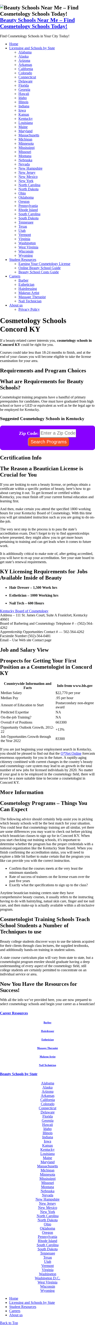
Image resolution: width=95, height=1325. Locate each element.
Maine (23, 127)
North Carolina (29, 185)
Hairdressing (27, 289)
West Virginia (28, 247)
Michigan (25, 139)
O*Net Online (71, 753)
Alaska (23, 56)
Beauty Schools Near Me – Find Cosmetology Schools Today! (37, 23)
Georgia (24, 89)
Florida (23, 85)
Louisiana (25, 123)
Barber (23, 280)
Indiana (23, 106)
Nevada (24, 164)
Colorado (25, 73)
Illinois (23, 102)
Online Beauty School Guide (39, 268)
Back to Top (9, 1323)
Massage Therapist (32, 297)
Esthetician (26, 284)
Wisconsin (25, 251)
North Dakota (28, 189)
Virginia (24, 239)
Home (13, 44)
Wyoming (25, 255)
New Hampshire (30, 168)
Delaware (25, 81)
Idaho (22, 98)
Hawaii (23, 94)
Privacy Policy (29, 309)
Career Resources (14, 1013)
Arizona (24, 60)
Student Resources (22, 260)
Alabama (25, 52)
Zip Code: (29, 433)
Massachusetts (28, 135)
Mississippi (26, 148)
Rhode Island (28, 210)
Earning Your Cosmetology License (44, 264)
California (25, 69)
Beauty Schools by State (18, 1074)
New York (25, 181)
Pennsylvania (28, 206)
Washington (27, 243)
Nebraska (25, 160)
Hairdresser (47, 1031)
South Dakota (28, 218)
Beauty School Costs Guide (38, 272)
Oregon (24, 201)
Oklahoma (26, 197)
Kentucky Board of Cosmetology (24, 611)
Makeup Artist (28, 293)
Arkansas (25, 65)
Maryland (25, 131)
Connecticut (27, 77)
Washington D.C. (47, 1278)
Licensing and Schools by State (32, 48)
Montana (24, 156)
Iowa (22, 110)
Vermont (24, 235)
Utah (22, 231)
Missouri (24, 152)
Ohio (22, 193)
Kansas (23, 114)
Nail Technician (30, 301)
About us (16, 305)
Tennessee (25, 222)
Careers (14, 276)
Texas (22, 226)
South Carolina (29, 214)
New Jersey (27, 172)
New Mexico (28, 177)
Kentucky (25, 119)
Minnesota (26, 143)
